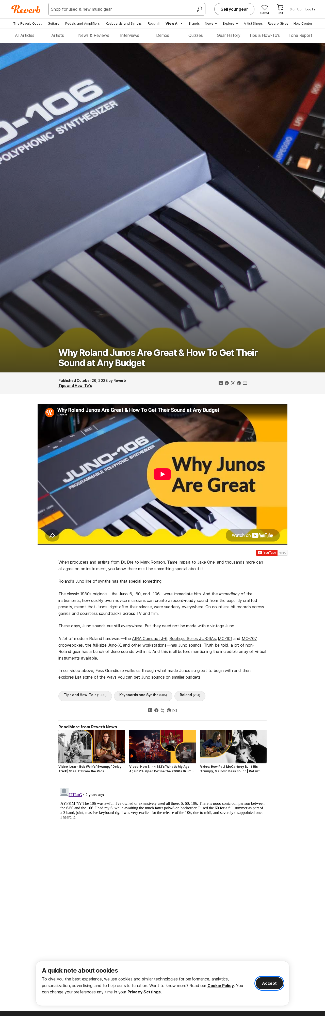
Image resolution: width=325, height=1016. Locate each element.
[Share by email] (245, 384)
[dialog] (162, 983)
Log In (310, 9)
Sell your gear (234, 9)
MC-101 (225, 638)
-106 (155, 593)
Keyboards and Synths (124, 23)
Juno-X (114, 645)
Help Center (303, 23)
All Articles (24, 35)
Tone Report (300, 35)
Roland (190, 695)
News (209, 23)
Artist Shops (253, 23)
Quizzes (195, 35)
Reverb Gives (278, 23)
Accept (269, 983)
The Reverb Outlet (27, 23)
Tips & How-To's (264, 35)
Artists (57, 35)
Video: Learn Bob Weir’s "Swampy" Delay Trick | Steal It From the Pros (89, 769)
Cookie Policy (220, 985)
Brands (194, 23)
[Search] (199, 9)
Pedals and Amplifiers (82, 23)
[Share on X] (233, 384)
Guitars (53, 23)
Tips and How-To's (75, 385)
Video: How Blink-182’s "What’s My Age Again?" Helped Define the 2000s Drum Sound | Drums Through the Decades (160, 769)
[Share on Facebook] (227, 384)
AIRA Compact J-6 (149, 638)
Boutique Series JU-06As (192, 638)
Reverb (119, 380)
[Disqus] (162, 849)
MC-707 (249, 638)
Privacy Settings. (144, 991)
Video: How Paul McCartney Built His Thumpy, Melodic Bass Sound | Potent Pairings (230, 769)
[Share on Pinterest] (239, 384)
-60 (137, 593)
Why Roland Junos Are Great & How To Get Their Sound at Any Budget (158, 357)
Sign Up (296, 9)
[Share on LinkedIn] (221, 384)
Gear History (228, 35)
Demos (162, 35)
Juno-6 (125, 593)
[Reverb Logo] (26, 9)
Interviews (129, 35)
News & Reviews (93, 35)
